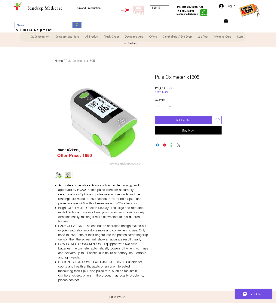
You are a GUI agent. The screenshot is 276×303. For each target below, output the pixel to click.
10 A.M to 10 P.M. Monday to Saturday (187, 12)
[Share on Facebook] (157, 145)
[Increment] (170, 106)
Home (58, 61)
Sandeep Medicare (45, 8)
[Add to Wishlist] (218, 120)
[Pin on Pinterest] (164, 145)
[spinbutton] (164, 106)
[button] (159, 7)
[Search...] (76, 25)
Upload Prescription (89, 7)
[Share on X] (178, 145)
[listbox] (159, 7)
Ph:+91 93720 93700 (190, 6)
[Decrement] (157, 106)
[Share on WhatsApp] (171, 145)
